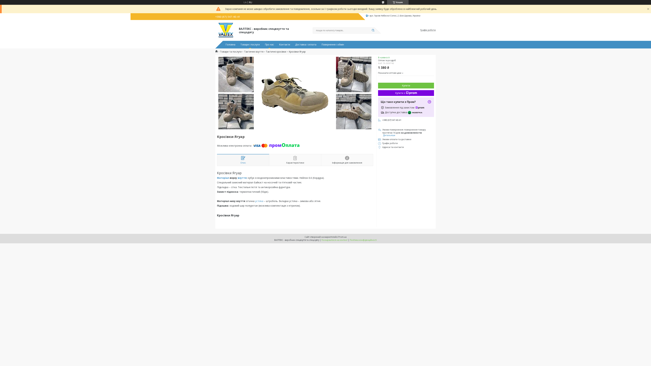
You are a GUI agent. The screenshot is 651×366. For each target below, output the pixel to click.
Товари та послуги (231, 51)
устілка (259, 201)
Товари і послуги (250, 44)
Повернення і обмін (332, 44)
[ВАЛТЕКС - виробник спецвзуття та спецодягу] (225, 30)
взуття (242, 177)
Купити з (400, 93)
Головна (230, 44)
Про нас (269, 44)
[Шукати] (373, 30)
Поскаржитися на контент (334, 240)
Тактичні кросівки (276, 51)
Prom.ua (342, 237)
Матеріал (223, 177)
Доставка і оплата (305, 44)
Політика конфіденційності (363, 240)
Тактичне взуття (253, 51)
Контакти (284, 44)
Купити (406, 85)
